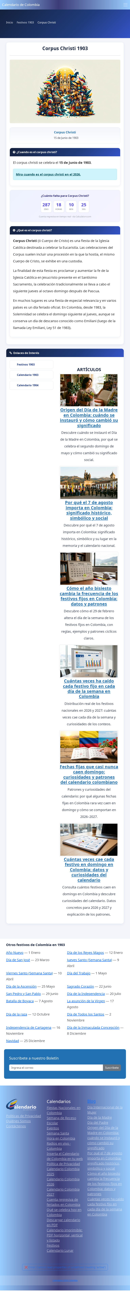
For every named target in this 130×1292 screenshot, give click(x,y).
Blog (91, 1101)
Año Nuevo (14, 952)
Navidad (12, 1040)
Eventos (53, 1128)
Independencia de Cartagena (28, 1027)
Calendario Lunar (60, 1250)
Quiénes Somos (18, 1121)
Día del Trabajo (78, 973)
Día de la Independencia (86, 993)
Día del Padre (97, 1122)
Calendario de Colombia (21, 4)
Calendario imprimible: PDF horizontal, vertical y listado (65, 1235)
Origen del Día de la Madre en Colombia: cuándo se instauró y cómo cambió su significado (89, 417)
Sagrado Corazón (80, 986)
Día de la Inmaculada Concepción (93, 1027)
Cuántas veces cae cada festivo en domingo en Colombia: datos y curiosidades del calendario (89, 869)
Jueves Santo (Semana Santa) (89, 960)
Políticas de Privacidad (23, 1116)
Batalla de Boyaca (20, 1001)
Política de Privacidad (63, 1163)
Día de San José (18, 960)
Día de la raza (16, 1014)
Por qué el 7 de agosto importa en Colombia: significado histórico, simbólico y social (89, 510)
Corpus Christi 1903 (65, 48)
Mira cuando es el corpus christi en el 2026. (48, 174)
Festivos (53, 1245)
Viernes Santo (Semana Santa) (29, 973)
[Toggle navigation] (125, 4)
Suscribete (112, 1068)
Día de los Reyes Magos (85, 952)
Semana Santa (58, 1133)
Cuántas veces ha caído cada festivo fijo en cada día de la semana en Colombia (89, 688)
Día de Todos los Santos (85, 1014)
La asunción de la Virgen (86, 1001)
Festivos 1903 (26, 364)
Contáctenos (16, 1126)
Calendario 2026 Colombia (65, 1280)
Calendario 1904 (27, 385)
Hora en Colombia (61, 1138)
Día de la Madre (99, 1117)
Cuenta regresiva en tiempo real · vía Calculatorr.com (65, 216)
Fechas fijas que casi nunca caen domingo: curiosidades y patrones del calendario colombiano (89, 774)
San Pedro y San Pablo (23, 993)
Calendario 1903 (27, 375)
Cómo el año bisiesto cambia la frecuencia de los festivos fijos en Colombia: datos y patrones (89, 595)
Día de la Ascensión (21, 986)
